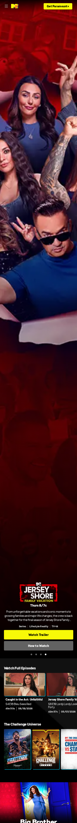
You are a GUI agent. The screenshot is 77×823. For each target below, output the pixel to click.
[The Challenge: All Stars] (45, 749)
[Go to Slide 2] (36, 654)
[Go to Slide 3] (41, 654)
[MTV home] (15, 6)
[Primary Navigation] (6, 6)
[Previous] (2, 694)
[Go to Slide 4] (45, 654)
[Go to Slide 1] (31, 654)
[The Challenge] (17, 749)
